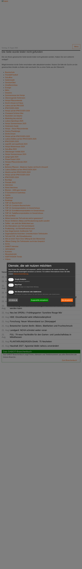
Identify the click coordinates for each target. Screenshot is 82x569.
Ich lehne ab (13, 300)
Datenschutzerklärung (20, 274)
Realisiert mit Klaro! (68, 304)
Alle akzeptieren (67, 300)
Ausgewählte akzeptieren (39, 300)
